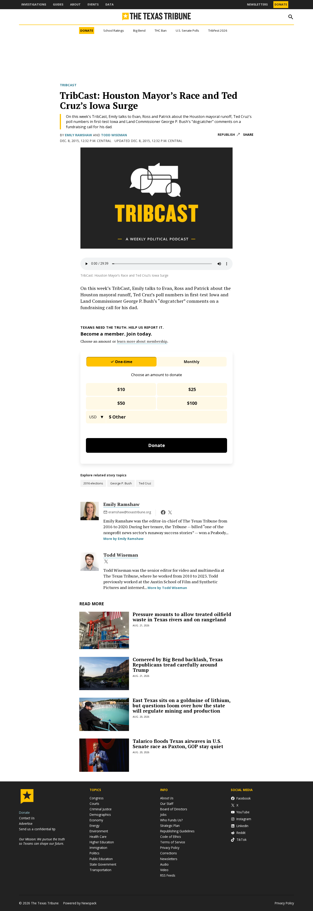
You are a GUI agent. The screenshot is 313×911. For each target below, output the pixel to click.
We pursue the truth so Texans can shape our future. (42, 841)
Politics (94, 853)
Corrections (168, 853)
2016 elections (93, 483)
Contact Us (27, 818)
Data (109, 4)
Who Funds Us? (171, 820)
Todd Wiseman (114, 135)
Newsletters (257, 4)
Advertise (26, 823)
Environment (99, 831)
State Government (103, 864)
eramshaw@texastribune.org (129, 512)
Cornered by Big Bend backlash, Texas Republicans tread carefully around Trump (178, 664)
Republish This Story (229, 135)
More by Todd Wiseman (167, 588)
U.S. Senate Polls (187, 30)
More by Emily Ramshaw (123, 538)
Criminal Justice (101, 809)
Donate (281, 4)
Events (93, 4)
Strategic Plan (170, 825)
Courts (94, 803)
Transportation (100, 870)
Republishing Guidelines (177, 831)
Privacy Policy (169, 847)
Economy (96, 820)
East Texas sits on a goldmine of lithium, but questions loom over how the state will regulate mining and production (181, 705)
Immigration (98, 847)
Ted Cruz (145, 483)
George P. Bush (121, 483)
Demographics (100, 814)
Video (164, 870)
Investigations (33, 4)
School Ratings (113, 30)
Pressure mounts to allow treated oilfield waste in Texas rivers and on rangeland (182, 617)
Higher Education (102, 842)
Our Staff (166, 803)
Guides (58, 4)
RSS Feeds (167, 875)
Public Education (101, 859)
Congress (97, 798)
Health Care (98, 836)
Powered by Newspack (79, 903)
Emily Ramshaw (78, 135)
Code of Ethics (170, 836)
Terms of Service (172, 842)
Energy (94, 825)
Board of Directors (173, 809)
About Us (166, 798)
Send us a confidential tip (37, 829)
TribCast (68, 85)
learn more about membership (142, 341)
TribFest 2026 (217, 30)
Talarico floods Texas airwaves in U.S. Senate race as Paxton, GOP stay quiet (178, 744)
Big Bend (139, 30)
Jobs (163, 814)
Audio (164, 864)
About (75, 4)
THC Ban (161, 30)
